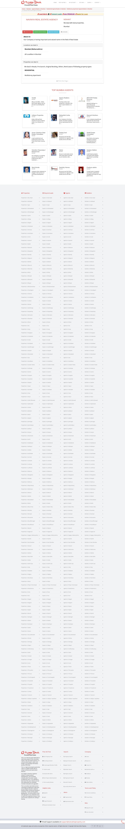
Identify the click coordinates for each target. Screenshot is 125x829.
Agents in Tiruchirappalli (70, 677)
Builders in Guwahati (90, 379)
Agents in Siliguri (68, 645)
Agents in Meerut (68, 492)
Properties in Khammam (27, 435)
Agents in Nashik (68, 538)
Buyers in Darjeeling (47, 311)
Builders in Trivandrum (90, 688)
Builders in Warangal (90, 737)
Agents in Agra (67, 205)
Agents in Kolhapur (68, 446)
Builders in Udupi (89, 702)
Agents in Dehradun (68, 315)
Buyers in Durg (46, 329)
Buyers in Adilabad (47, 201)
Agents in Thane (67, 666)
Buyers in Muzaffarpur (47, 524)
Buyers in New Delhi (47, 556)
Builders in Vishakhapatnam (91, 727)
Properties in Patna (26, 581)
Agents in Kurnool (68, 457)
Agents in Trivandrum (69, 688)
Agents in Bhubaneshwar (70, 286)
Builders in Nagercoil (90, 531)
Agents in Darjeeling (68, 311)
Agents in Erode (67, 340)
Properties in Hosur (26, 396)
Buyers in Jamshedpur (47, 425)
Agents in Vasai (67, 716)
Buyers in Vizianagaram (48, 730)
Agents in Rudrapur (68, 624)
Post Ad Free (62, 2)
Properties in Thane (26, 666)
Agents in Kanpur (68, 432)
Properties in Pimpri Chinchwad (29, 585)
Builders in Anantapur (90, 233)
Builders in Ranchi (89, 613)
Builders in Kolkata (89, 450)
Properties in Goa (25, 357)
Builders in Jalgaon (89, 418)
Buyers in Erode (46, 340)
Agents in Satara (68, 631)
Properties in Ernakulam (27, 336)
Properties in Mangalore (27, 474)
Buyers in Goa (45, 357)
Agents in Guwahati (68, 379)
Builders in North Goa (90, 563)
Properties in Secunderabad (28, 634)
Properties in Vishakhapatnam (28, 727)
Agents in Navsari (68, 546)
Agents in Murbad (68, 514)
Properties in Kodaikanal (27, 443)
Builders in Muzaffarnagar (91, 521)
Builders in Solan (89, 652)
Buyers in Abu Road (47, 197)
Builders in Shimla (89, 638)
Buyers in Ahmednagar (48, 212)
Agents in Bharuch (68, 265)
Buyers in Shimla (46, 638)
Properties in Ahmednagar (27, 212)
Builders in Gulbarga (90, 368)
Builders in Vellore (89, 720)
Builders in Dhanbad (90, 318)
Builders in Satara (89, 631)
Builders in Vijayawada (90, 723)
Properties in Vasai (25, 716)
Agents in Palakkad (68, 570)
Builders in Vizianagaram (91, 730)
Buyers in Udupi (46, 702)
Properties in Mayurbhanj (27, 485)
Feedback (88, 773)
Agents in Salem (67, 627)
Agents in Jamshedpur (69, 425)
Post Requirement (47, 761)
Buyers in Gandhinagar (48, 347)
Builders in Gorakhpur (90, 361)
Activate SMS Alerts (48, 773)
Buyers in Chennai (46, 293)
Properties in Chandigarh (27, 290)
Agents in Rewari (68, 620)
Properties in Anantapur (27, 233)
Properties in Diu (25, 325)
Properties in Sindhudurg (27, 649)
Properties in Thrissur (26, 673)
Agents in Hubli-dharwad (70, 400)
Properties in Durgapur (26, 332)
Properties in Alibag (26, 219)
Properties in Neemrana (27, 549)
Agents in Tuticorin (68, 695)
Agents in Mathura (68, 482)
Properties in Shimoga (26, 641)
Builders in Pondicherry (90, 588)
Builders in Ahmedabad (90, 208)
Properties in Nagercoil (26, 531)
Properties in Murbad (26, 514)
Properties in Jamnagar (26, 421)
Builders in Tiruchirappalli (91, 677)
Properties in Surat (25, 663)
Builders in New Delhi (90, 556)
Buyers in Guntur (46, 371)
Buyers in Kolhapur (47, 446)
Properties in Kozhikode (27, 453)
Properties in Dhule (26, 322)
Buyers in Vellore (46, 720)
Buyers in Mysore (46, 528)
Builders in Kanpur (89, 432)
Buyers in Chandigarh (47, 290)
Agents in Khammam (69, 435)
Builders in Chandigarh (90, 290)
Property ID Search (69, 778)
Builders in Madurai (89, 471)
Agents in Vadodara (68, 705)
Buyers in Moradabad (47, 499)
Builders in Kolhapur (90, 446)
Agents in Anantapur (69, 233)
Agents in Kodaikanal (69, 443)
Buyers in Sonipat (46, 656)
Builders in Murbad (89, 514)
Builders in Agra (89, 205)
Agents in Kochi (67, 439)
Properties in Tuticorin (26, 695)
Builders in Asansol (89, 240)
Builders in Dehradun (90, 315)
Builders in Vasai (89, 716)
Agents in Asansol (68, 240)
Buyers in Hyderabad (47, 403)
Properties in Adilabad (26, 201)
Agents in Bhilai (67, 272)
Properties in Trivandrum (27, 688)
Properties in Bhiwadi (26, 276)
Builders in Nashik (89, 538)
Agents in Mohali (68, 496)
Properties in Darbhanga (27, 308)
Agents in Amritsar (68, 229)
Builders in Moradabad (90, 499)
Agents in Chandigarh (69, 290)
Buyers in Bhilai (46, 272)
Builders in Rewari (89, 620)
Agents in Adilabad (68, 201)
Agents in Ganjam (68, 350)
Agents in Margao (68, 478)
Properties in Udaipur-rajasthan (29, 698)
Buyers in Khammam (47, 435)
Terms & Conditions (91, 793)
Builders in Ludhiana (90, 467)
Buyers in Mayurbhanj (47, 485)
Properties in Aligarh (26, 222)
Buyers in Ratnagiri (47, 617)
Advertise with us (90, 769)
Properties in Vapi (25, 709)
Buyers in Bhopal (46, 283)
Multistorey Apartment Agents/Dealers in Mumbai (79, 9)
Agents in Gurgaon (68, 375)
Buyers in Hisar (46, 393)
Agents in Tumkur (68, 691)
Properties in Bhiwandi (26, 279)
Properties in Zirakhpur (27, 741)
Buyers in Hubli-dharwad (48, 400)
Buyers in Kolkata (46, 450)
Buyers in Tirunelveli (47, 680)
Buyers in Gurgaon (47, 375)
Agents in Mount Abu (69, 506)
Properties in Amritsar (26, 229)
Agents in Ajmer (67, 215)
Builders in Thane (89, 666)
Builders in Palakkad (90, 570)
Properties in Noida (26, 560)
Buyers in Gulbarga (47, 368)
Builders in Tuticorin (90, 695)
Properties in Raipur (26, 606)
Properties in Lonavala (26, 460)
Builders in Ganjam (89, 350)
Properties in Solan (25, 652)
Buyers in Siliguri (46, 645)
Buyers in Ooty (46, 567)
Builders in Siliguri (89, 645)
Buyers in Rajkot (46, 609)
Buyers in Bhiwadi (46, 276)
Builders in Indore (89, 407)
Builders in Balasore (90, 247)
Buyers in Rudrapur (47, 624)
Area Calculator (89, 812)
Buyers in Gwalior (46, 382)
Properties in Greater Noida (28, 364)
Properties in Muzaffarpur (27, 524)
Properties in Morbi (26, 503)
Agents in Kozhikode (68, 453)
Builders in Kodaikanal (90, 443)
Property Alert (68, 797)
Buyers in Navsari (46, 546)
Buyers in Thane (46, 666)
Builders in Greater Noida (91, 364)
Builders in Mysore (89, 528)
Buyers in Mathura (47, 482)
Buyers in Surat (46, 663)
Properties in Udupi (26, 702)
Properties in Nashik (26, 538)
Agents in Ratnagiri (68, 617)
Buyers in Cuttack (46, 300)
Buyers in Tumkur (46, 691)
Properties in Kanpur (26, 432)
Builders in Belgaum (90, 258)
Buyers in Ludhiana (47, 467)
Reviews (88, 778)
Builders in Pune (89, 592)
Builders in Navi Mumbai (91, 542)
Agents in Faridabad (68, 343)
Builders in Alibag (89, 219)
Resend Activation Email (49, 805)
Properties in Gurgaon (26, 375)
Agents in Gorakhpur (69, 361)
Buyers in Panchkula (47, 577)
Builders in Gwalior (89, 382)
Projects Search (68, 773)
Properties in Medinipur (27, 489)
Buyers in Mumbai (46, 510)
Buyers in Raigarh (46, 602)
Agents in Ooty (67, 567)
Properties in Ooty (25, 567)
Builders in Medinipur (90, 489)
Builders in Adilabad (90, 201)
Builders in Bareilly (89, 254)
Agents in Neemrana (69, 549)
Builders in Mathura (90, 482)
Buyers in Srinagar (46, 659)
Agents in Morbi (67, 503)
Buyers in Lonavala (47, 460)
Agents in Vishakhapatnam (70, 727)
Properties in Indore (26, 407)
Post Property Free (47, 756)
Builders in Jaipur (89, 414)
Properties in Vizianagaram (27, 730)
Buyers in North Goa (47, 563)
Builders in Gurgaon (90, 375)
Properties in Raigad (26, 599)
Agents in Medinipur (69, 489)
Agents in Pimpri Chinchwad (70, 585)
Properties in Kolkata (26, 450)
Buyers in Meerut (46, 492)
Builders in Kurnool (89, 457)
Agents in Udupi (67, 702)
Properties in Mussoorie (27, 517)
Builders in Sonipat (89, 656)
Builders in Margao (89, 478)
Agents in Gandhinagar (69, 347)
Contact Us (88, 765)
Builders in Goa (88, 357)
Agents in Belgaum (68, 258)
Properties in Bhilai (26, 272)
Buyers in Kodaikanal (47, 443)
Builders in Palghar (89, 574)
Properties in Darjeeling (27, 311)
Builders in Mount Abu (90, 506)
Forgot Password (47, 801)
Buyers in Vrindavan (47, 734)
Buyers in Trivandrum (47, 688)
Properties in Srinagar (26, 659)
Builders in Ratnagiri (90, 617)
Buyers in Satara (46, 631)
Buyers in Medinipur (47, 489)
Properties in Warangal (26, 737)
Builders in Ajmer (89, 215)
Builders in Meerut (89, 492)
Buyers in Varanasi (47, 712)
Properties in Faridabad (27, 343)
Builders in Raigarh (89, 602)
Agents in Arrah (67, 237)
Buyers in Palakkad (47, 570)
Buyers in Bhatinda (47, 268)
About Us (88, 761)
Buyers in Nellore (46, 553)
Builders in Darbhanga (90, 308)
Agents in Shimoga (68, 641)
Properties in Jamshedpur (27, 425)
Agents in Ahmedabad (69, 208)
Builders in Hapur (89, 386)
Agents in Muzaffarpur (69, 524)
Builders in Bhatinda (90, 268)
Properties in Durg (25, 329)
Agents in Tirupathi (68, 684)
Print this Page (63, 81)
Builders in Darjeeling (90, 311)
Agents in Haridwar (68, 389)
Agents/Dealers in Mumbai (38, 9)
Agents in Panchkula (68, 577)
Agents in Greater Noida (69, 364)
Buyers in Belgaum (47, 258)
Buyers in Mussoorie (47, 517)
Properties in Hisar (25, 393)
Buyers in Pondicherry (47, 588)
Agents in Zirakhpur (68, 741)
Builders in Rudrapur (90, 624)
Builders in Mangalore (90, 474)
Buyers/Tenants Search (70, 761)
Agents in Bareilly (68, 254)
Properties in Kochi (25, 439)
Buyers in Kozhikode (47, 453)
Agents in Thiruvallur (69, 670)
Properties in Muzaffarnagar (28, 521)
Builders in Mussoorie (90, 517)
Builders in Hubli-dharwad (91, 400)
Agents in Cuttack (68, 300)
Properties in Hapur (26, 386)
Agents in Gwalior (68, 382)
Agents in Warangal (68, 737)
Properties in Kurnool (26, 457)
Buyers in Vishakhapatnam (48, 727)
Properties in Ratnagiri (26, 617)
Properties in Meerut (26, 492)
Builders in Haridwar (90, 389)
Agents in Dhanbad (68, 318)
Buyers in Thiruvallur (47, 670)
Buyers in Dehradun (47, 315)
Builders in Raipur (89, 606)
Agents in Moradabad (69, 499)
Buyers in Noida (46, 560)
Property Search (69, 756)
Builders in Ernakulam (90, 336)
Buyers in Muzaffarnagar (48, 521)
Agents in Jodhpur (68, 428)
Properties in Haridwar (26, 389)
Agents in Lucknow (68, 464)
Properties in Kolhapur (26, 446)
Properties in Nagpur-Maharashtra (29, 535)
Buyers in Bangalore (47, 251)
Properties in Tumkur (26, 691)
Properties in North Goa (27, 563)
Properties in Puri (25, 595)
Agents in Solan (67, 652)
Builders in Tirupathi (90, 684)
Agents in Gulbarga (68, 368)
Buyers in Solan (46, 652)
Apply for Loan (89, 807)
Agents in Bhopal (68, 283)
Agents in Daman (68, 304)
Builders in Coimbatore (90, 297)
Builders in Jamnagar (90, 421)
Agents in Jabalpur (68, 411)
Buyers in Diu (45, 325)
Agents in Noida (67, 560)
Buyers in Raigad (46, 599)
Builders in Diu (88, 325)
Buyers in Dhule (46, 322)
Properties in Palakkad (26, 570)
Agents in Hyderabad (69, 403)
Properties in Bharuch (26, 265)
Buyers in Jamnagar (47, 421)
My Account (72, 2)
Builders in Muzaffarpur (90, 524)
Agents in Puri (67, 595)
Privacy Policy (89, 797)
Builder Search (68, 769)
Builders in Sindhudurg (90, 649)
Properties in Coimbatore (27, 297)
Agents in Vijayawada (69, 723)
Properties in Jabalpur (26, 411)
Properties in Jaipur (26, 414)
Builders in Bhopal (89, 283)
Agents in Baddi (67, 244)
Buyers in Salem (46, 627)
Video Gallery (89, 782)
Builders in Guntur (89, 371)
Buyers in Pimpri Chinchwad (49, 585)
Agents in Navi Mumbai (69, 542)
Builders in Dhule (89, 322)
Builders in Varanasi (90, 712)
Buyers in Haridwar (47, 389)
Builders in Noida (89, 560)
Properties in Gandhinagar (27, 347)
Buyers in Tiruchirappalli (48, 677)
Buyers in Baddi (46, 244)
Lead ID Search (68, 782)
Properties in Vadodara (26, 705)
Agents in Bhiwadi (68, 276)
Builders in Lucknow (90, 464)
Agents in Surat (67, 663)
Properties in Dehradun (27, 315)
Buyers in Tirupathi (47, 684)
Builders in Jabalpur (89, 411)
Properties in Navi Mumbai (27, 542)
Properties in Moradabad (27, 499)
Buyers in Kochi (46, 439)
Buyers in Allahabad (47, 226)
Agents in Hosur (67, 396)
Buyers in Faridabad (47, 343)
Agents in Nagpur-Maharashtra (71, 535)
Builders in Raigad (89, 599)
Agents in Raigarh (68, 602)
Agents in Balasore (68, 247)
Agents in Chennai (68, 293)
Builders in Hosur (89, 396)
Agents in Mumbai (68, 510)
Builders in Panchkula (90, 577)
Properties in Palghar (26, 574)
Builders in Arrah (89, 237)
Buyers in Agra (46, 205)
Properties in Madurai (26, 471)
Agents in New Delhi (68, 556)
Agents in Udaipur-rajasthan (70, 698)
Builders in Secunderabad (91, 634)
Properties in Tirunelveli (27, 680)
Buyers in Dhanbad (47, 318)
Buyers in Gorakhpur (47, 361)
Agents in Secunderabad (70, 634)
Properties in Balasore (26, 247)
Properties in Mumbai (26, 510)
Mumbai (28, 9)
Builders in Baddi (89, 244)
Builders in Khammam (90, 435)
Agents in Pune (67, 592)
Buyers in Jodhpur (46, 428)
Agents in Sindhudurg (69, 649)
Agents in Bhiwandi (68, 279)
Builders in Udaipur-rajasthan (92, 698)
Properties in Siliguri (26, 645)
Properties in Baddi (26, 244)
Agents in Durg (67, 329)
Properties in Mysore (26, 528)
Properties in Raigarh (26, 602)
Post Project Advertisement (50, 778)
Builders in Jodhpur (89, 428)
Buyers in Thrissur (46, 673)
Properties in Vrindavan (27, 734)
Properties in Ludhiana (26, 467)
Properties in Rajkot (26, 609)
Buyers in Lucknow (47, 464)
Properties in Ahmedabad (27, 208)
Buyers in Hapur (46, 386)
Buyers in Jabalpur (46, 411)
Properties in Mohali (26, 496)
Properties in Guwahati (26, 379)
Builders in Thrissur (89, 673)
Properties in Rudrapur (26, 624)
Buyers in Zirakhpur (47, 741)
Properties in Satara (26, 631)
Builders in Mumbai (89, 510)
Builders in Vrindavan (90, 734)
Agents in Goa (67, 357)
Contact (97, 2)
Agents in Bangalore (68, 251)
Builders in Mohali (89, 496)
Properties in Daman (26, 304)
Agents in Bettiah (68, 261)
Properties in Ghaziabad (27, 354)
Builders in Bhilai (89, 272)
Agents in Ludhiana (68, 467)
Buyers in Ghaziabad (47, 354)
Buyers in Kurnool (46, 457)
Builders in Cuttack (89, 300)
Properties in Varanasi (26, 712)
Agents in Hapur (67, 386)
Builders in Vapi (88, 709)
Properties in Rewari (26, 620)
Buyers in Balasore (47, 247)
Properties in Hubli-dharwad (28, 400)
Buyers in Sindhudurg (47, 649)
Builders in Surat (89, 663)
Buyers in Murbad (46, 514)
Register (45, 793)
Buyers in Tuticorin (47, 695)
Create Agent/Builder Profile (50, 765)
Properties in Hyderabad (27, 403)
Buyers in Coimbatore (47, 297)
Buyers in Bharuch (46, 265)
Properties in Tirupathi (26, 684)
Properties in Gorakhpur (27, 361)
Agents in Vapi (67, 709)
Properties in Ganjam (26, 350)
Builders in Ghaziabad (90, 354)
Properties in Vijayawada (27, 723)
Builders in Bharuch (89, 265)
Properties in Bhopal (26, 283)
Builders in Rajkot (89, 609)
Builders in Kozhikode (90, 453)
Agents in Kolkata (68, 450)
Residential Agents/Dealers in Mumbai (56, 9)
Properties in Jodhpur (26, 428)
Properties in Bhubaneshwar (28, 286)
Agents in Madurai (68, 471)
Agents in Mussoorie (68, 517)
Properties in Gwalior (26, 382)
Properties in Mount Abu (27, 506)
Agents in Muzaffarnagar (70, 521)
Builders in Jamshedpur (90, 425)
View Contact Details (40, 32)
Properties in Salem (26, 627)
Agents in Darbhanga (69, 308)
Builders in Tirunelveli (90, 680)
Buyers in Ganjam (46, 350)
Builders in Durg (89, 329)
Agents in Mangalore (69, 474)
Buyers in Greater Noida (48, 364)
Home (55, 2)
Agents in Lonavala (68, 460)
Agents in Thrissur (68, 673)
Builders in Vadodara (90, 705)
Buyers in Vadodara (47, 705)
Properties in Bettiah (26, 261)
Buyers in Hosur (46, 396)
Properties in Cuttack (26, 300)
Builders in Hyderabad (90, 403)
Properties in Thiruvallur (27, 670)
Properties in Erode (26, 340)
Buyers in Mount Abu (47, 506)
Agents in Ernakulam (69, 336)
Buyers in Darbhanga (47, 308)
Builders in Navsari (89, 546)
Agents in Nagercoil (68, 531)
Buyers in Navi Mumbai (48, 542)
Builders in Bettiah (89, 261)
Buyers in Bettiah (46, 261)
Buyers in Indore (46, 407)
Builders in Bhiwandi (90, 279)
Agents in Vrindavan (68, 734)
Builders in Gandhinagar (91, 347)
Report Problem (54, 32)
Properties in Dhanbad (26, 318)
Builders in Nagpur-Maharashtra (93, 535)
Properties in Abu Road (26, 197)
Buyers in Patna (46, 581)
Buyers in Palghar (46, 574)
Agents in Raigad (68, 599)
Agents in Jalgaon (68, 418)
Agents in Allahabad (68, 226)
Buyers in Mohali (46, 496)
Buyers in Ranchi (46, 613)
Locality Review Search (70, 786)
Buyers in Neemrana (47, 549)
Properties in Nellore (26, 553)
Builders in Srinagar (89, 659)
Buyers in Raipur (46, 606)
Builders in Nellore (89, 553)
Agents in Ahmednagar (69, 212)
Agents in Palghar (68, 574)
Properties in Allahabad (27, 226)
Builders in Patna (89, 581)
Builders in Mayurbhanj (90, 485)
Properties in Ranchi (26, 613)
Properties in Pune (25, 592)
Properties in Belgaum (26, 258)
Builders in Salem (89, 627)
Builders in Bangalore (90, 251)
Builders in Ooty (89, 567)
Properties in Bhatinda (26, 268)
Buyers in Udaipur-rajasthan (49, 698)
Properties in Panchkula (27, 577)
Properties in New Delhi (27, 556)
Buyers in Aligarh (46, 222)
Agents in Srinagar (68, 659)
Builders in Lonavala (90, 460)
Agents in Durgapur (68, 332)
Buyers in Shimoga (47, 641)
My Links (81, 2)
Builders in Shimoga (90, 641)
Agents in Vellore (68, 720)
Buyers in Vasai (46, 716)
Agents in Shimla (68, 638)
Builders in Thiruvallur (90, 670)
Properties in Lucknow (26, 464)
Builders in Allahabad (90, 226)
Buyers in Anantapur (47, 233)
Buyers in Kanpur (46, 432)
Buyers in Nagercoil (47, 531)
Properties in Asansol (26, 240)
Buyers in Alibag (46, 219)
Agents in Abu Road (68, 197)
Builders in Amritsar (90, 229)
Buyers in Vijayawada (47, 723)
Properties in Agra (25, 205)
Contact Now (28, 32)
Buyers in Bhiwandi (47, 279)
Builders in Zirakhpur (90, 741)
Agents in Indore (68, 407)
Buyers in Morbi (46, 503)
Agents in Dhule (67, 322)
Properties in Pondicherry (27, 588)
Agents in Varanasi (68, 712)
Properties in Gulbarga (26, 368)
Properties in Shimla (26, 638)
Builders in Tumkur (89, 691)
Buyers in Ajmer (46, 215)
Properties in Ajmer (26, 215)
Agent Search (68, 765)
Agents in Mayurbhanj (69, 485)
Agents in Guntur (68, 371)
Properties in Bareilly (26, 254)
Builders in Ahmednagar (91, 212)
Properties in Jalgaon (26, 418)
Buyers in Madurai (46, 471)
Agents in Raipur (68, 606)
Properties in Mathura (26, 482)
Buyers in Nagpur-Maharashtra (50, 535)
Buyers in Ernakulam (47, 336)
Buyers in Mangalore (47, 474)
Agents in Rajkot (67, 609)
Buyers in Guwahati (47, 379)
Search (89, 2)
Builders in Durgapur (90, 332)
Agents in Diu (67, 325)
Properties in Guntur (26, 371)
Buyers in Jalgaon (46, 418)
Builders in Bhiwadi (89, 276)
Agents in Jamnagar (68, 421)
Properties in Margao (26, 478)
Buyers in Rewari (46, 620)
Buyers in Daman (46, 304)
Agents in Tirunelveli (69, 680)
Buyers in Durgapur (47, 332)
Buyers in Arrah (46, 237)
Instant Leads (46, 769)
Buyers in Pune (46, 592)
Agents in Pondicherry (69, 588)
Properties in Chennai (26, 293)
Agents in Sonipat (68, 656)
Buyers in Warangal (47, 737)
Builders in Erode (89, 340)
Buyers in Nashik (46, 538)
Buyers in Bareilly (46, 254)
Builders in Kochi (89, 439)
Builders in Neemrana (90, 549)
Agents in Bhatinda (68, 268)
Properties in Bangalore (27, 251)
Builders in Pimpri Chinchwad (92, 585)
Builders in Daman (89, 304)
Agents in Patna (67, 581)
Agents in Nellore (68, 553)
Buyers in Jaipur (46, 414)
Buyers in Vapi (45, 709)
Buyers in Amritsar (47, 229)
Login (44, 797)
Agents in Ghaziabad (69, 354)
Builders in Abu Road (90, 197)
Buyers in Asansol (46, 240)
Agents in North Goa (68, 563)
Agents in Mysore (68, 528)
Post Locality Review (48, 782)
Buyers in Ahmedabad (47, 208)
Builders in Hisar (89, 393)
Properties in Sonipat (26, 656)
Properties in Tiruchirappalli (28, 677)
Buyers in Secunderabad (48, 634)
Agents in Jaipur (67, 414)
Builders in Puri (88, 595)
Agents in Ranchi (68, 613)
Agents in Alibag (67, 219)
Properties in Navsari (26, 546)
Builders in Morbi (89, 503)
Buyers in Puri (45, 595)
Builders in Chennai (89, 293)
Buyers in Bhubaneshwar (48, 286)
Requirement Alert (69, 801)
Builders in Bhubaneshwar (91, 286)
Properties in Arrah (26, 237)
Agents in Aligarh (68, 222)
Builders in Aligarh (89, 222)
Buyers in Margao (46, 478)
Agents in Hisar (67, 393)
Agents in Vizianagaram (69, 730)
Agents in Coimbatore (69, 297)
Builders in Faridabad (90, 343)
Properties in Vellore (26, 720)
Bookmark (64, 32)
